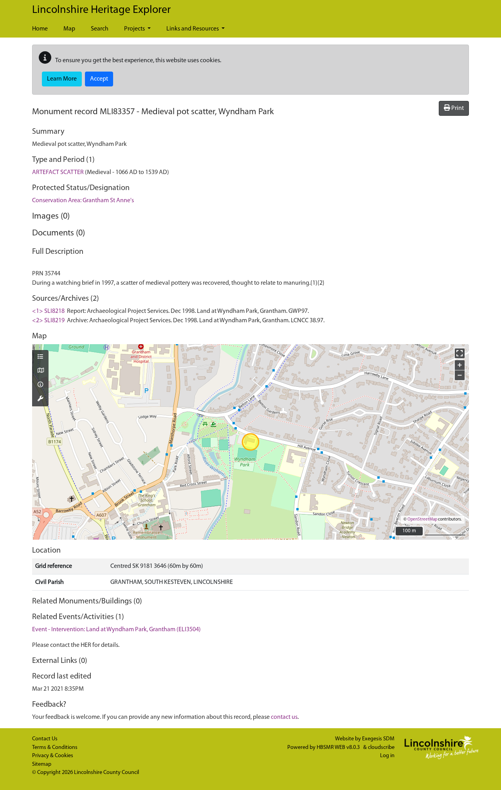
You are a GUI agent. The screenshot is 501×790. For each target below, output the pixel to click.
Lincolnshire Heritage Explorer (101, 10)
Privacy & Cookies (52, 756)
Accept (99, 79)
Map (69, 29)
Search (99, 29)
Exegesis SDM (378, 739)
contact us (284, 717)
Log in (387, 756)
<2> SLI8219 (48, 321)
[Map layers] (40, 357)
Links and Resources (193, 29)
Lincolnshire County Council (106, 773)
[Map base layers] (40, 371)
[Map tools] (40, 399)
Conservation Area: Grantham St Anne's (83, 201)
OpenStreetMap (422, 519)
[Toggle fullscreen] (460, 353)
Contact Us (45, 739)
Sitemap (41, 764)
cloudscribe (381, 747)
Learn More (62, 79)
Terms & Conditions (54, 747)
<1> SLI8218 (48, 311)
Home (40, 29)
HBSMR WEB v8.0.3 (339, 747)
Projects (135, 29)
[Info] (40, 385)
